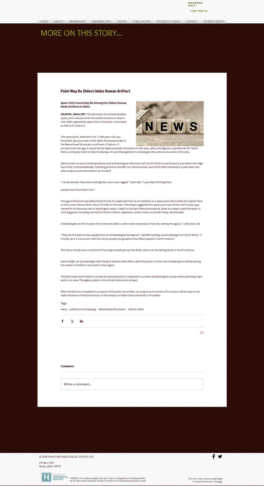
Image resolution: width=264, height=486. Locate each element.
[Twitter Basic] (220, 456)
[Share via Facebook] (62, 321)
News (64, 309)
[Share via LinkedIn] (81, 321)
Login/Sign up (198, 10)
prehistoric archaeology (82, 309)
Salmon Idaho (136, 309)
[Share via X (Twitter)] (72, 321)
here (220, 481)
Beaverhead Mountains (112, 309)
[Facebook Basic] (213, 456)
